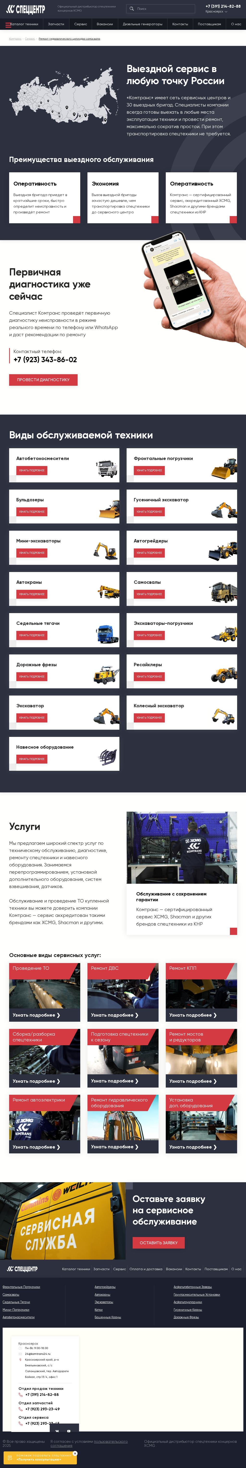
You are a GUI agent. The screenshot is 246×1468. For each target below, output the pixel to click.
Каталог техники (24, 24)
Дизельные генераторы (142, 24)
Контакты (180, 24)
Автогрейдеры (105, 1287)
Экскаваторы (104, 1302)
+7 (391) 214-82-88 (223, 6)
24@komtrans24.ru (37, 1354)
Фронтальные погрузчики (21, 1287)
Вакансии (105, 24)
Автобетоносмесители (19, 1317)
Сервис (80, 24)
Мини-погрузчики (16, 1310)
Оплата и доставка (145, 1269)
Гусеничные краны (188, 1310)
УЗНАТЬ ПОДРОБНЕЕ (31, 470)
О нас (236, 24)
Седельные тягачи (16, 1302)
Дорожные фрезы (186, 1317)
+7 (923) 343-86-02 (45, 360)
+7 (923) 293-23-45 (42, 1423)
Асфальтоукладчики (188, 1302)
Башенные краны (108, 1317)
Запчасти (56, 24)
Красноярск (214, 11)
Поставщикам (209, 24)
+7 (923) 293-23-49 (42, 1409)
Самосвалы (11, 1294)
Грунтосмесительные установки (197, 1294)
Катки (99, 1310)
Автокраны (102, 1294)
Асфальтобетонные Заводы (193, 1287)
